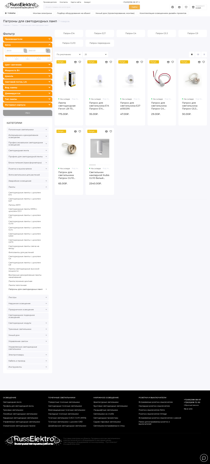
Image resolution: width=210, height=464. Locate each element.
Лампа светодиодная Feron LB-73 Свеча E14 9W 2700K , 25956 (66, 106)
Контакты (64, 2)
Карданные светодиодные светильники (20, 418)
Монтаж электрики (42, 13)
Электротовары (16, 355)
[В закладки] (79, 61)
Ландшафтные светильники (105, 410)
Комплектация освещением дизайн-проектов (163, 13)
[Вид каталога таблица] (204, 54)
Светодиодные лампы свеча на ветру (24, 247)
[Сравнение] (179, 7)
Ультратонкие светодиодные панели (19, 426)
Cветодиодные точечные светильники (65, 406)
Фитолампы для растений (21, 252)
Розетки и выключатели (20, 169)
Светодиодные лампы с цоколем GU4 (25, 228)
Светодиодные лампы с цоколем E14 (25, 193)
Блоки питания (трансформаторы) (25, 162)
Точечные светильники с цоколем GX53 (65, 422)
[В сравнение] (75, 61)
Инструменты (15, 367)
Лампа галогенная (17, 285)
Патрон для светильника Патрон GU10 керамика (66, 175)
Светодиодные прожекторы (105, 418)
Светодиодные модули (20, 323)
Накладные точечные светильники (63, 414)
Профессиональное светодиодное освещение (26, 143)
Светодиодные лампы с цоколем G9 (25, 263)
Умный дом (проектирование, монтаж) (115, 13)
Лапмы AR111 (15, 205)
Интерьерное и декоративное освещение (23, 136)
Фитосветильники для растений (24, 175)
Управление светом (18, 341)
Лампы (12, 187)
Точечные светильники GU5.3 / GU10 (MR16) (67, 418)
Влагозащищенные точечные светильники (66, 410)
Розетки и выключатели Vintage (153, 414)
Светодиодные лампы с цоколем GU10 (25, 222)
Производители (50, 2)
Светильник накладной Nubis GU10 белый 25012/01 (99, 175)
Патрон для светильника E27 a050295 (130, 106)
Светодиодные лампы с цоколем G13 (25, 216)
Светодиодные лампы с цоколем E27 (25, 200)
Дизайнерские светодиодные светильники (67, 426)
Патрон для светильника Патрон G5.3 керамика (189, 106)
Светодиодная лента (19, 150)
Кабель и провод (17, 361)
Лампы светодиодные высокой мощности (24, 270)
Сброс (27, 113)
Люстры (12, 297)
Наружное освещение (20, 303)
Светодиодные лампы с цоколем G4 (25, 257)
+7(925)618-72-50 (192, 402)
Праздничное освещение (21, 309)
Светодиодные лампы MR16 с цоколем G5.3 (23, 210)
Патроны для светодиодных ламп (26, 289)
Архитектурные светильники (105, 402)
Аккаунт (87, 2)
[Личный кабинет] (172, 7)
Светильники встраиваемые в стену (109, 426)
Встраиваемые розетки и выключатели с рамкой (160, 418)
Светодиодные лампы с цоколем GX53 (25, 235)
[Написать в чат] (204, 458)
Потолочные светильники (21, 129)
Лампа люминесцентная (20, 281)
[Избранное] (186, 7)
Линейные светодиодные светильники (20, 414)
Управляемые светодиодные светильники (23, 348)
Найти (134, 7)
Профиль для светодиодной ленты (26, 156)
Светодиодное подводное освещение (22, 316)
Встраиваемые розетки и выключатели (156, 402)
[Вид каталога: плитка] (192, 54)
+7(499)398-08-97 (130, 2)
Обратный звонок (191, 405)
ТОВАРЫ (11, 13)
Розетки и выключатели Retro (152, 410)
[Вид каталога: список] (198, 54)
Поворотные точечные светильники (64, 402)
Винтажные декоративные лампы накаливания (25, 276)
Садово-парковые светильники (107, 422)
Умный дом (14, 335)
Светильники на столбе (103, 414)
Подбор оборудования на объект (73, 13)
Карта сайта (76, 2)
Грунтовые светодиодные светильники (110, 406)
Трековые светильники (20, 329)
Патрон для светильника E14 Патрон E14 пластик (99, 106)
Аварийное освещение (20, 181)
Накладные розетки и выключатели (154, 406)
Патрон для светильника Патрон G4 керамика (158, 106)
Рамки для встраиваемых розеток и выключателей (154, 423)
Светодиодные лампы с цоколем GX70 (25, 241)
